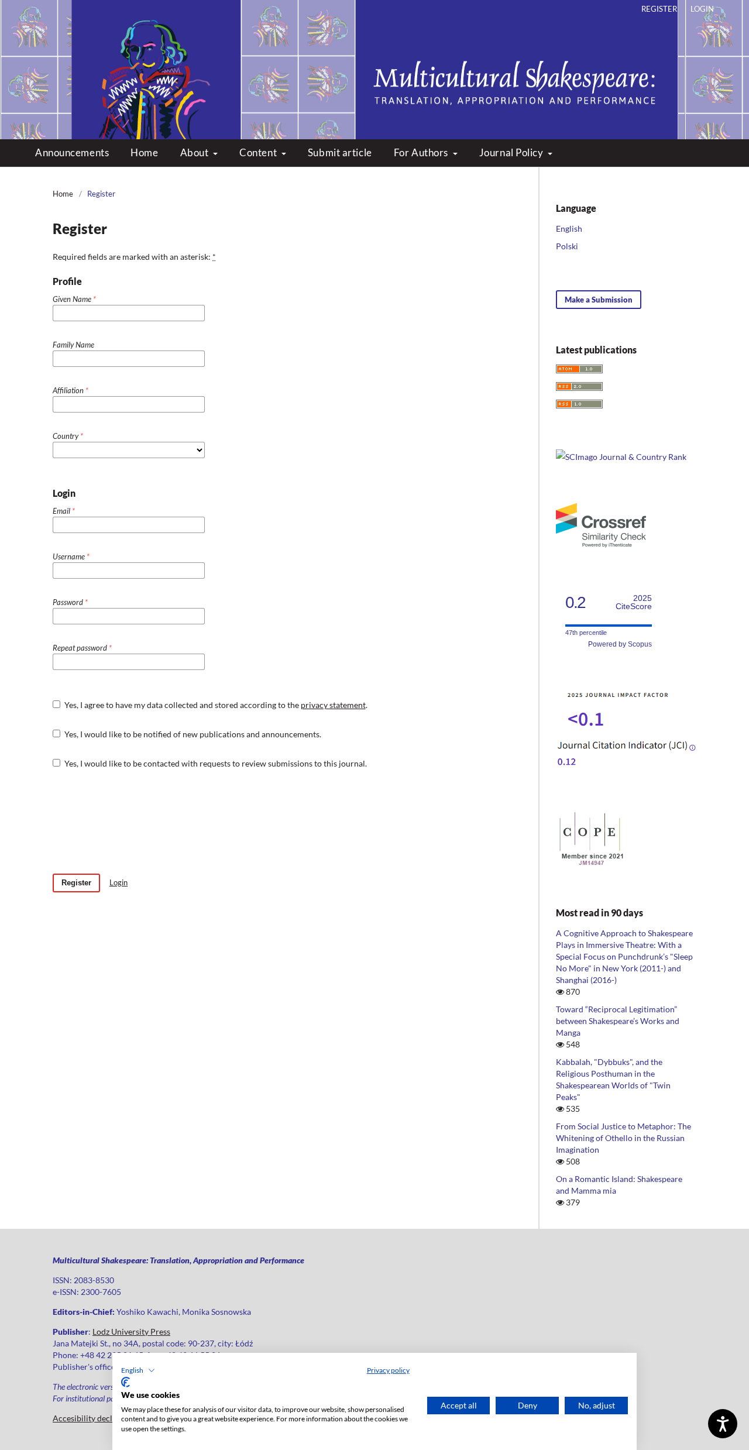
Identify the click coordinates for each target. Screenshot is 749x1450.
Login (702, 8)
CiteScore (634, 602)
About (195, 152)
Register (659, 8)
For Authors (422, 152)
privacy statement (333, 705)
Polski (567, 246)
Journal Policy (512, 152)
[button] (138, 1370)
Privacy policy (388, 1370)
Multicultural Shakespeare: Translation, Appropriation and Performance (374, 58)
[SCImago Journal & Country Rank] (621, 457)
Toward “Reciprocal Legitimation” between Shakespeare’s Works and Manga (617, 1020)
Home (144, 152)
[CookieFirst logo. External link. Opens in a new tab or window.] (125, 1382)
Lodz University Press (131, 1331)
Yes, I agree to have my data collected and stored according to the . (215, 705)
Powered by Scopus (620, 644)
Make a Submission (599, 299)
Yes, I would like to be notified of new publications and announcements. (192, 734)
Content (259, 152)
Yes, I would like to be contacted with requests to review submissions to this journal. (215, 763)
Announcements (72, 152)
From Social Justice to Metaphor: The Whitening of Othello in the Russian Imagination (623, 1137)
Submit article (340, 152)
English (569, 228)
